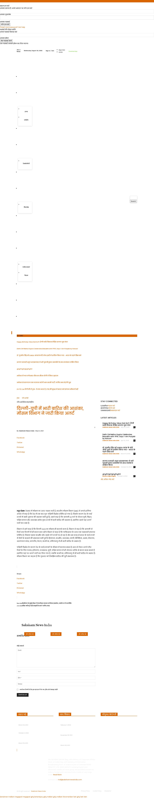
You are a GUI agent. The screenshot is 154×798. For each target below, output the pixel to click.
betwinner (4, 797)
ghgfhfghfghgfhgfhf (24, 369)
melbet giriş (51, 797)
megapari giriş (28, 797)
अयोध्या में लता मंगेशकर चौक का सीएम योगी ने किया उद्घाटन (37, 376)
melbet (11, 797)
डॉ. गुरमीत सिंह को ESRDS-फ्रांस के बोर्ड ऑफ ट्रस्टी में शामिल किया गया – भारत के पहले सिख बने (49, 355)
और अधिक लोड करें (107, 479)
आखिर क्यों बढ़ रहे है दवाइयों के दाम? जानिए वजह (36, 606)
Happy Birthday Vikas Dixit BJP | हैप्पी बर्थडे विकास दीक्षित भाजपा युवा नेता (42, 342)
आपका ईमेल (4, 38)
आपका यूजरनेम (5, 14)
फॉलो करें (111, 408)
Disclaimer (108, 791)
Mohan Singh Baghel (109, 476)
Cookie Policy (97, 791)
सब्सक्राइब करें (115, 410)
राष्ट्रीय (31, 402)
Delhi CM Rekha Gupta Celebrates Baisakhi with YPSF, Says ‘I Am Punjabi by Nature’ (47, 349)
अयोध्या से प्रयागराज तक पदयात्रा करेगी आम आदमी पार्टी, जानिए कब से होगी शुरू (44, 382)
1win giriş (76, 797)
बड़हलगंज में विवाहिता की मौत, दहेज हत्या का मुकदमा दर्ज (33, 721)
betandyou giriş (40, 797)
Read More (57, 775)
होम (18, 398)
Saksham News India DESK (110, 427)
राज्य (26, 402)
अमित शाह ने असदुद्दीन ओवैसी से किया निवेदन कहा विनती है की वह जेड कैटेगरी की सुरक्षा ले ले (78, 721)
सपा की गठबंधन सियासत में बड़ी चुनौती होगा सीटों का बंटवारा (77, 731)
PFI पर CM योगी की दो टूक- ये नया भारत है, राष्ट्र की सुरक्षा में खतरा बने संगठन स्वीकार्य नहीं (47, 389)
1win (81, 797)
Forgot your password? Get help (12, 27)
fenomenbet (68, 797)
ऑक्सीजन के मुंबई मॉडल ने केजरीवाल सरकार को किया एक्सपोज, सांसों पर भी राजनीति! (46, 603)
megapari (18, 797)
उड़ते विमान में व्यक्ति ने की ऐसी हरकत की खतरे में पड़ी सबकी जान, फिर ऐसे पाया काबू (35, 739)
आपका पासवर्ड (5, 22)
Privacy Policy (85, 791)
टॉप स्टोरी (25, 398)
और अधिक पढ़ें (29, 634)
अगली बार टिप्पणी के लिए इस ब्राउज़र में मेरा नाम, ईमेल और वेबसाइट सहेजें (39, 689)
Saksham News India (26, 431)
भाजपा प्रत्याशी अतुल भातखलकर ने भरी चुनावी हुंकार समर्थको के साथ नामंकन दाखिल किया (48, 362)
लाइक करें (111, 406)
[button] (132, 205)
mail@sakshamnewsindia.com (70, 780)
